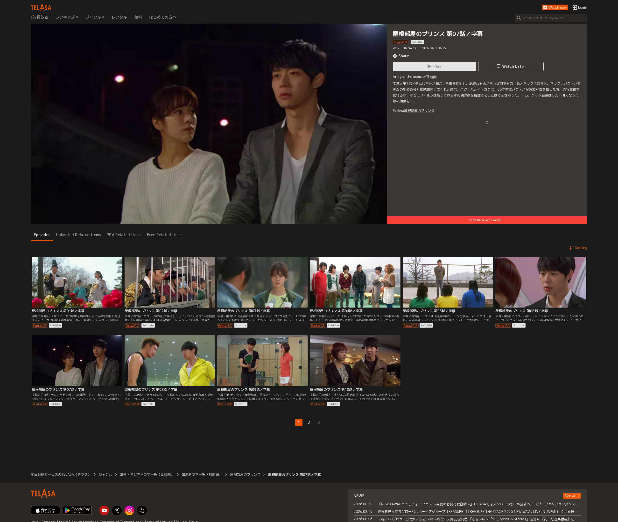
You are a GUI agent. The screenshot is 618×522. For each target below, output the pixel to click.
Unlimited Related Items (78, 234)
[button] (555, 8)
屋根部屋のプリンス (419, 110)
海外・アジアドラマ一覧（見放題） (147, 474)
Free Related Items (164, 234)
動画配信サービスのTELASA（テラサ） (61, 474)
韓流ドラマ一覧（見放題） (202, 474)
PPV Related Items (124, 234)
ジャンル (105, 474)
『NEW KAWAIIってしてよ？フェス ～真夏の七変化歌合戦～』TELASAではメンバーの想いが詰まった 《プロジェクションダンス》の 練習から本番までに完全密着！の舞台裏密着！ (479, 504)
